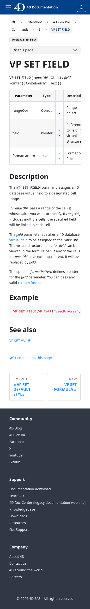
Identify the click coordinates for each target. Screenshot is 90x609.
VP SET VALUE (20, 340)
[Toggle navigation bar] (8, 7)
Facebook (16, 441)
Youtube (16, 455)
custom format (30, 282)
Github (14, 462)
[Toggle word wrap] (66, 311)
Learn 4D (16, 495)
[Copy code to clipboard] (75, 311)
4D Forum (17, 435)
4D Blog (15, 428)
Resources (17, 522)
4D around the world (26, 570)
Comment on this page (33, 357)
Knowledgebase (22, 509)
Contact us (17, 563)
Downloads (18, 516)
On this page (22, 50)
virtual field (18, 240)
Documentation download (30, 489)
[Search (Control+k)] (81, 7)
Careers (15, 576)
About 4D (16, 556)
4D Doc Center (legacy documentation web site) (47, 502)
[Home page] (13, 22)
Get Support (19, 529)
